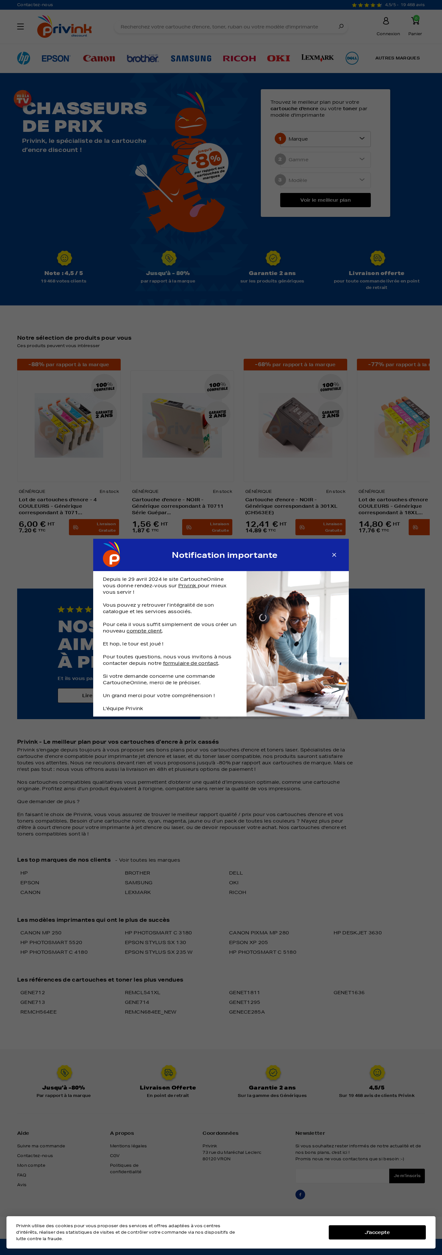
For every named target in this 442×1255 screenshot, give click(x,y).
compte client (144, 631)
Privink (187, 586)
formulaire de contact (190, 663)
